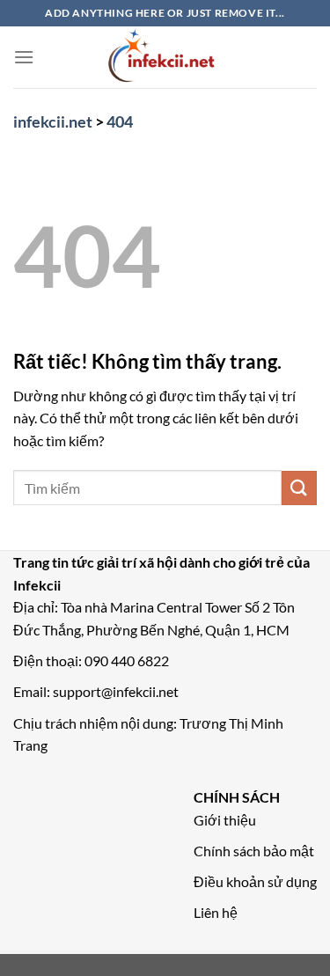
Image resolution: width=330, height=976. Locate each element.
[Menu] (23, 56)
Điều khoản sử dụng (255, 881)
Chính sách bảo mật (254, 850)
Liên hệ (216, 912)
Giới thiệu (225, 819)
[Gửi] (299, 488)
